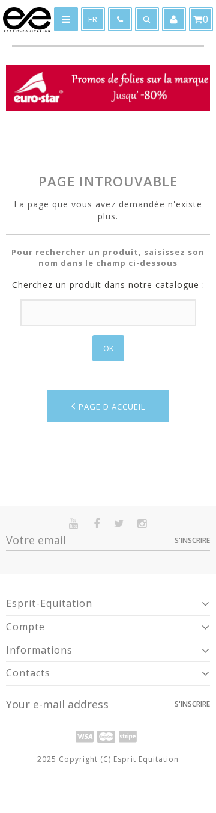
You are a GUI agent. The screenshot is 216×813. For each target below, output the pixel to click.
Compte (25, 626)
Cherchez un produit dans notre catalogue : (108, 284)
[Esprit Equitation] (27, 19)
